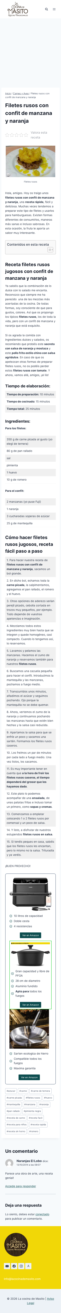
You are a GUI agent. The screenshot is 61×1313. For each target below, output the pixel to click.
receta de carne (16, 1118)
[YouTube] (7, 1266)
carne (23, 1091)
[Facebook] (14, 1266)
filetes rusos (33, 1097)
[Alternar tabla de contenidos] (48, 249)
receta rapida (38, 1124)
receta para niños (17, 1124)
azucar (11, 1091)
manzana (29, 1104)
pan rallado (13, 1111)
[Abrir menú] (54, 9)
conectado (42, 1214)
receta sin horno (16, 1131)
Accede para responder (20, 1186)
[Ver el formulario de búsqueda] (46, 9)
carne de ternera (40, 1091)
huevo (48, 1097)
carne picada (14, 1097)
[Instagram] (21, 1266)
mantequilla (13, 1104)
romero (33, 1131)
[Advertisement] (30, 50)
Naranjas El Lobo (29, 1161)
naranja (44, 1104)
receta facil (35, 1118)
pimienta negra (32, 1111)
